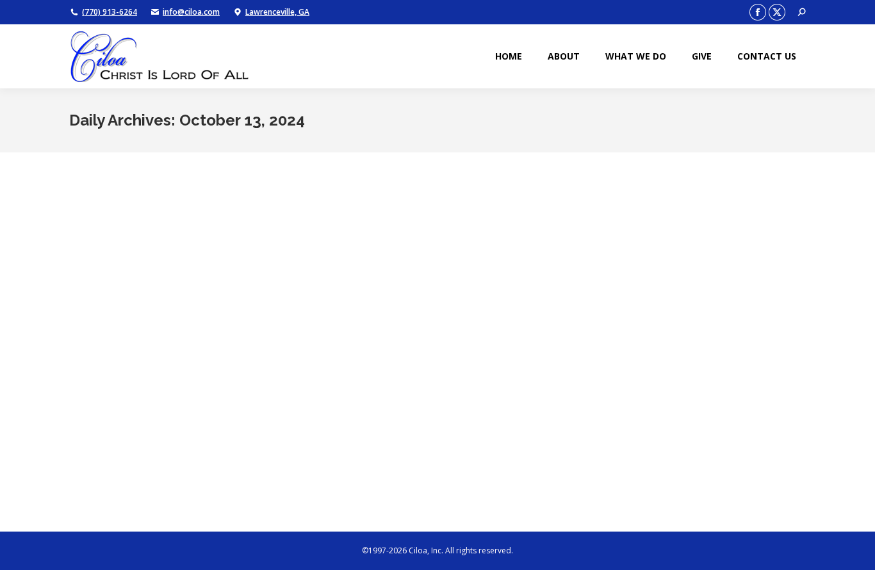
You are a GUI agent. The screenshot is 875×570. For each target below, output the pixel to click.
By (165, 467)
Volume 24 (104, 467)
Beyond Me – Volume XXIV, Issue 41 (153, 444)
